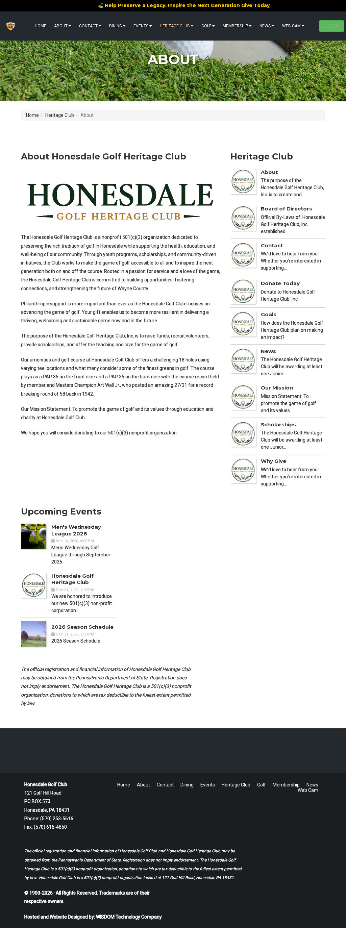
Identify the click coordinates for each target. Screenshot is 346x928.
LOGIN (331, 26)
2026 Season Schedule (82, 627)
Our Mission (277, 387)
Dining (115, 26)
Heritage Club (175, 26)
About (61, 26)
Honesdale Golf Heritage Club (72, 579)
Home (40, 26)
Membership (235, 26)
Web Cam (291, 26)
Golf (206, 26)
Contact (88, 26)
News (265, 26)
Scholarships (278, 424)
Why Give (273, 461)
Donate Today (280, 283)
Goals (268, 314)
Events (140, 26)
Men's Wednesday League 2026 (76, 530)
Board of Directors (286, 208)
